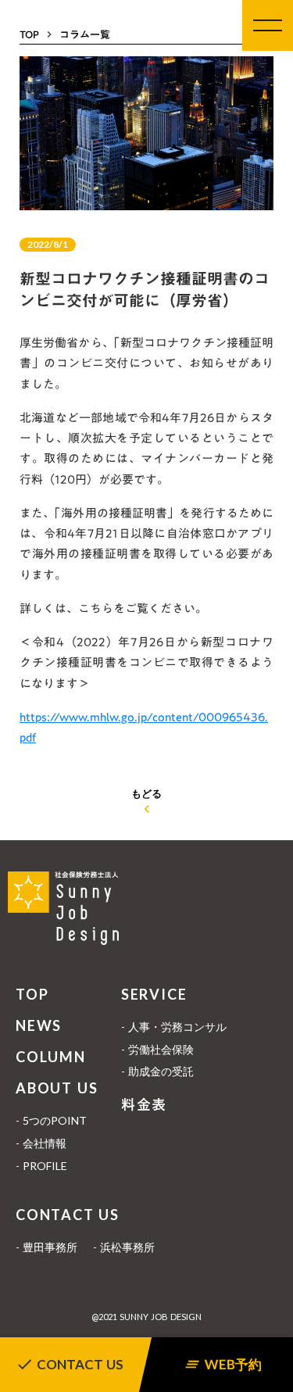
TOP (32, 994)
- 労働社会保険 (157, 1049)
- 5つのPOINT (51, 1120)
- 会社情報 (41, 1143)
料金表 (144, 1105)
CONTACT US (68, 1214)
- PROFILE (41, 1165)
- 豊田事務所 (46, 1247)
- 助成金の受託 (157, 1071)
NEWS (39, 1025)
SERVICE (154, 994)
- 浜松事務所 (124, 1247)
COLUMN (51, 1056)
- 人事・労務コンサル (174, 1026)
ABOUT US (57, 1088)
